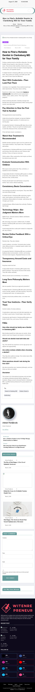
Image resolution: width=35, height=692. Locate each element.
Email (3, 561)
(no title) (14, 627)
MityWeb (12, 689)
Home (5, 684)
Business (5, 42)
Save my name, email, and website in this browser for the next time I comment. (15, 573)
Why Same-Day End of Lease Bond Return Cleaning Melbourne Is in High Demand (14, 446)
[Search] (29, 10)
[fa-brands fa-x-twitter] (14, 5)
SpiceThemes (22, 689)
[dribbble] (17, 5)
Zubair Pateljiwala (7, 47)
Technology (10, 684)
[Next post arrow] (31, 446)
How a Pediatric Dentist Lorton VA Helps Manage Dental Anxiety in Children (16, 439)
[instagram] (21, 5)
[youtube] (25, 5)
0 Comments (27, 47)
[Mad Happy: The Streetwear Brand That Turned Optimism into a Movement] (17, 509)
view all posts (5, 429)
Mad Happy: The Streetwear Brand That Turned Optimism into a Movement (15, 520)
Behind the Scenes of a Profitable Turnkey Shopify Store (15, 492)
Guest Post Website (16, 686)
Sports (16, 684)
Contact (20, 684)
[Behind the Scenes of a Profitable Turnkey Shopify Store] (17, 480)
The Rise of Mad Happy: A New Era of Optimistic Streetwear (14, 463)
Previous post (6, 436)
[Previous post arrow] (31, 439)
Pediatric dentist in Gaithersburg (20, 45)
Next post (5, 443)
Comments (4, 537)
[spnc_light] (32, 11)
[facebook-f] (10, 5)
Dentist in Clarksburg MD (8, 45)
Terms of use (27, 684)
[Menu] (24, 10)
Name (3, 553)
